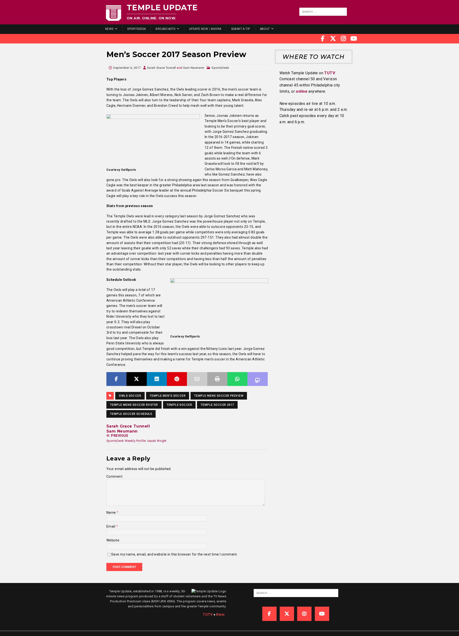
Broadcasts (165, 29)
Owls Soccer (130, 395)
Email (111, 526)
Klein (220, 614)
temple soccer (179, 404)
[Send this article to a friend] (197, 379)
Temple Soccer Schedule (131, 414)
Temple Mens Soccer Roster (134, 404)
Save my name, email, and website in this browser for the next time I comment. (174, 554)
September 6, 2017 (127, 67)
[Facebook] (323, 38)
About (265, 29)
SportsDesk (136, 29)
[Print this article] (217, 379)
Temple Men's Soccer (168, 395)
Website (112, 540)
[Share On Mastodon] (257, 379)
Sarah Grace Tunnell (161, 67)
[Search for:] (323, 12)
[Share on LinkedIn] (157, 379)
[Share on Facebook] (116, 379)
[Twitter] (333, 38)
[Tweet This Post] (136, 379)
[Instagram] (343, 38)
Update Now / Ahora (205, 29)
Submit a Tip (240, 29)
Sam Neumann (193, 67)
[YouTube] (354, 38)
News (109, 29)
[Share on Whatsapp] (237, 379)
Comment (114, 476)
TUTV (329, 73)
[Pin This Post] (177, 379)
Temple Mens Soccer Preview (218, 395)
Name (111, 512)
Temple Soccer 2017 (217, 404)
